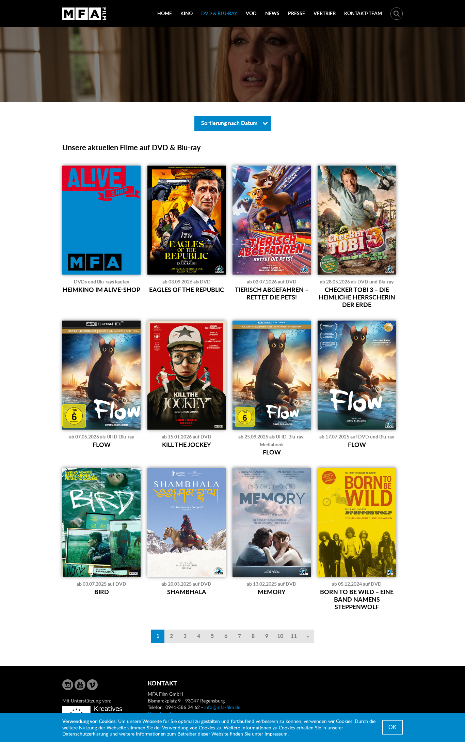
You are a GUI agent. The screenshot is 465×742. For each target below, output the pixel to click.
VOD (251, 13)
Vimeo (92, 684)
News (272, 13)
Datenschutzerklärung (85, 733)
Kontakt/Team (363, 13)
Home (164, 13)
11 (294, 636)
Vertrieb (325, 13)
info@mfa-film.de (222, 707)
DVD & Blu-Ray (219, 13)
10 (280, 636)
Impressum (276, 733)
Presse (296, 13)
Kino (186, 13)
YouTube (80, 684)
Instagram (67, 684)
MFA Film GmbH (84, 13)
